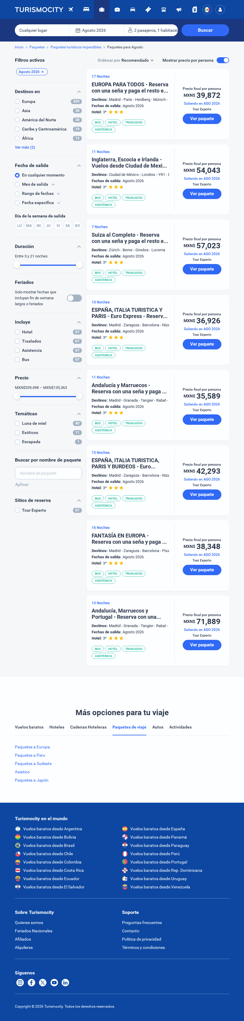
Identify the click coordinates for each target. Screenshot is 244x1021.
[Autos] (132, 9)
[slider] (16, 264)
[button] (220, 9)
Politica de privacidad (141, 939)
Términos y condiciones (143, 947)
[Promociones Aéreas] (179, 9)
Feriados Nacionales (33, 930)
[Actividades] (148, 9)
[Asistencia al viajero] (117, 9)
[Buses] (163, 9)
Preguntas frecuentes (142, 922)
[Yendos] (194, 9)
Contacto (130, 930)
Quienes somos (29, 922)
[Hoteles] (86, 9)
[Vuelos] (39, 9)
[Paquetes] (102, 9)
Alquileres (24, 947)
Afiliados (23, 939)
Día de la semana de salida (40, 216)
